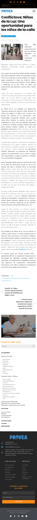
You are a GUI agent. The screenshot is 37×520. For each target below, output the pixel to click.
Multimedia (5, 426)
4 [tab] (17, 337)
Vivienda (5, 373)
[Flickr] (24, 2)
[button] (34, 11)
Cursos (4, 423)
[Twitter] (11, 2)
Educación (6, 363)
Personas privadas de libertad (11, 393)
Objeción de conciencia (9, 390)
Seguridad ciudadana (9, 397)
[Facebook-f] (14, 2)
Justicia (5, 383)
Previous (2, 326)
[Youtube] (21, 2)
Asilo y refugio (7, 379)
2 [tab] (13, 337)
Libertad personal (8, 386)
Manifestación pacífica (9, 388)
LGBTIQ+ (3, 414)
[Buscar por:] (18, 346)
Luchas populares (6, 415)
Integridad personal (8, 381)
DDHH (12, 276)
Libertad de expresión (9, 384)
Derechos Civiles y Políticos (9, 376)
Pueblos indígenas (8, 366)
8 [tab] (26, 337)
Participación (6, 391)
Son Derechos (5, 417)
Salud (4, 368)
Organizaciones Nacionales (8, 36)
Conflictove (22, 249)
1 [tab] (11, 337)
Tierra (4, 371)
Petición (5, 395)
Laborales (5, 364)
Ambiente (5, 361)
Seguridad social (7, 370)
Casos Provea (6, 421)
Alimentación (6, 359)
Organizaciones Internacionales (10, 403)
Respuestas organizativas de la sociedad (13, 405)
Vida (4, 398)
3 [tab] (15, 337)
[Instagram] (17, 2)
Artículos (4, 408)
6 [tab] (21, 337)
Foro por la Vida (5, 412)
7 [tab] (24, 337)
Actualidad (5, 353)
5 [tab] (19, 337)
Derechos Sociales (6, 356)
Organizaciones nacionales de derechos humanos (16, 278)
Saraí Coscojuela (6, 280)
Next (35, 326)
